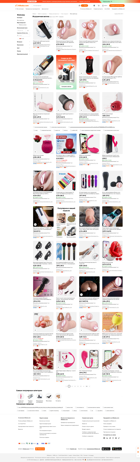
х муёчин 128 (74, 130)
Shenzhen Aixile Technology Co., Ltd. (110, 307)
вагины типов (70, 407)
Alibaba (34, 13)
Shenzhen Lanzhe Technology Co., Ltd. (88, 200)
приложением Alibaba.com (93, 448)
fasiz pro (66, 130)
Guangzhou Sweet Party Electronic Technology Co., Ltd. (66, 49)
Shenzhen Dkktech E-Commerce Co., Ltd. (88, 163)
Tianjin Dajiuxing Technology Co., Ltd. (64, 122)
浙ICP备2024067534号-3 (107, 459)
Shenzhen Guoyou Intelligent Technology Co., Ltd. (89, 50)
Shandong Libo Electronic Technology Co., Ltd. (89, 236)
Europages (91, 455)
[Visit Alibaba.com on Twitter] (110, 438)
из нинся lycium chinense (33, 410)
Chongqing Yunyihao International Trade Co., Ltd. (89, 306)
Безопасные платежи (45, 420)
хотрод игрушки (66, 410)
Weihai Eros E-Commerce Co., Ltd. (41, 87)
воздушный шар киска (46, 130)
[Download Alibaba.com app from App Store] (106, 448)
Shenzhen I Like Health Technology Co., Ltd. (112, 164)
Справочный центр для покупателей (90, 420)
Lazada (70, 455)
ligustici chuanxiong (54, 410)
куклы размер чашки (108, 407)
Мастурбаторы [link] (73, 13)
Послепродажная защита (45, 430)
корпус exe (57, 130)
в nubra (44, 410)
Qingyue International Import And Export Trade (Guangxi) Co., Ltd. (112, 50)
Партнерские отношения (109, 432)
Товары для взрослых (54, 13)
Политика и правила (44, 437)
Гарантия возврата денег (45, 423)
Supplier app (73, 448)
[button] (79, 5)
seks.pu (75, 410)
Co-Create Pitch (22, 423)
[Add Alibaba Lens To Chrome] (40, 448)
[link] (138, 448)
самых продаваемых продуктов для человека (91, 130)
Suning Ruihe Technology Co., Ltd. (64, 270)
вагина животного (110, 410)
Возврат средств (86, 429)
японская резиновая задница (41, 127)
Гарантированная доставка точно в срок (48, 427)
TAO (81, 455)
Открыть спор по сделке (88, 426)
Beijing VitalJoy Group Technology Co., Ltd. (42, 201)
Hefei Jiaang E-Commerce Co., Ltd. (87, 271)
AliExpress (49, 455)
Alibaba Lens (26, 448)
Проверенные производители (68, 422)
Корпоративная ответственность (26, 426)
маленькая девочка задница (94, 407)
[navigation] (23, 200)
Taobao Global (76, 455)
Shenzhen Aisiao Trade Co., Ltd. (40, 344)
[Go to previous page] (66, 386)
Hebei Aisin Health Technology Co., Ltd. (111, 120)
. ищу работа (99, 410)
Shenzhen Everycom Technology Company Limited (112, 270)
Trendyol (86, 455)
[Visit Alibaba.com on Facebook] (104, 438)
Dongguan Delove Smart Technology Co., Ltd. (43, 271)
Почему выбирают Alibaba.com (25, 420)
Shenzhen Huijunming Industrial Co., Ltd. (111, 201)
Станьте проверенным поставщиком (112, 429)
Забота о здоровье (42, 13)
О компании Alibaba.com (24, 417)
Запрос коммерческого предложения (70, 425)
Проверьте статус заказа (109, 426)
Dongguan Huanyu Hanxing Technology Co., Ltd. (43, 236)
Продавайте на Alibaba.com (109, 420)
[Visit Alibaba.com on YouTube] (116, 438)
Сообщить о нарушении (87, 436)
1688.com (55, 455)
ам (92, 410)
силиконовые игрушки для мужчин (58, 127)
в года (36, 130)
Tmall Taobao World (62, 455)
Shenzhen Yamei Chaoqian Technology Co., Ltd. (89, 121)
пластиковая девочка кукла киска (112, 130)
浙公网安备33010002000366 (94, 459)
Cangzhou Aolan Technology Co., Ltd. (110, 83)
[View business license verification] (83, 460)
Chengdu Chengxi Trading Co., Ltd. (64, 307)
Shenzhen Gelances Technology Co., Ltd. (42, 162)
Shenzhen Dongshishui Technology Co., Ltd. (43, 122)
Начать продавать (107, 423)
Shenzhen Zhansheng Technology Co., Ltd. (65, 201)
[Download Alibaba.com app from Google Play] (117, 448)
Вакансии (20, 429)
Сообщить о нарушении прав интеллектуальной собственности (90, 432)
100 (86, 386)
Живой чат (84, 423)
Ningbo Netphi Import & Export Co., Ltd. (88, 86)
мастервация (21, 410)
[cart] (99, 5)
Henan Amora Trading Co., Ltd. (40, 306)
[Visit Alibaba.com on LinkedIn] (107, 438)
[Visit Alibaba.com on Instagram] (113, 438)
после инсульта (84, 410)
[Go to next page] (89, 386)
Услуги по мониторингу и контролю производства (48, 434)
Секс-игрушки (64, 13)
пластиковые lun (80, 407)
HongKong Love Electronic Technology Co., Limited (112, 236)
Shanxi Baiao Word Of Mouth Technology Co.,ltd (66, 166)
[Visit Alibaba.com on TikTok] (119, 438)
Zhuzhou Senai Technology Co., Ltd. (41, 46)
